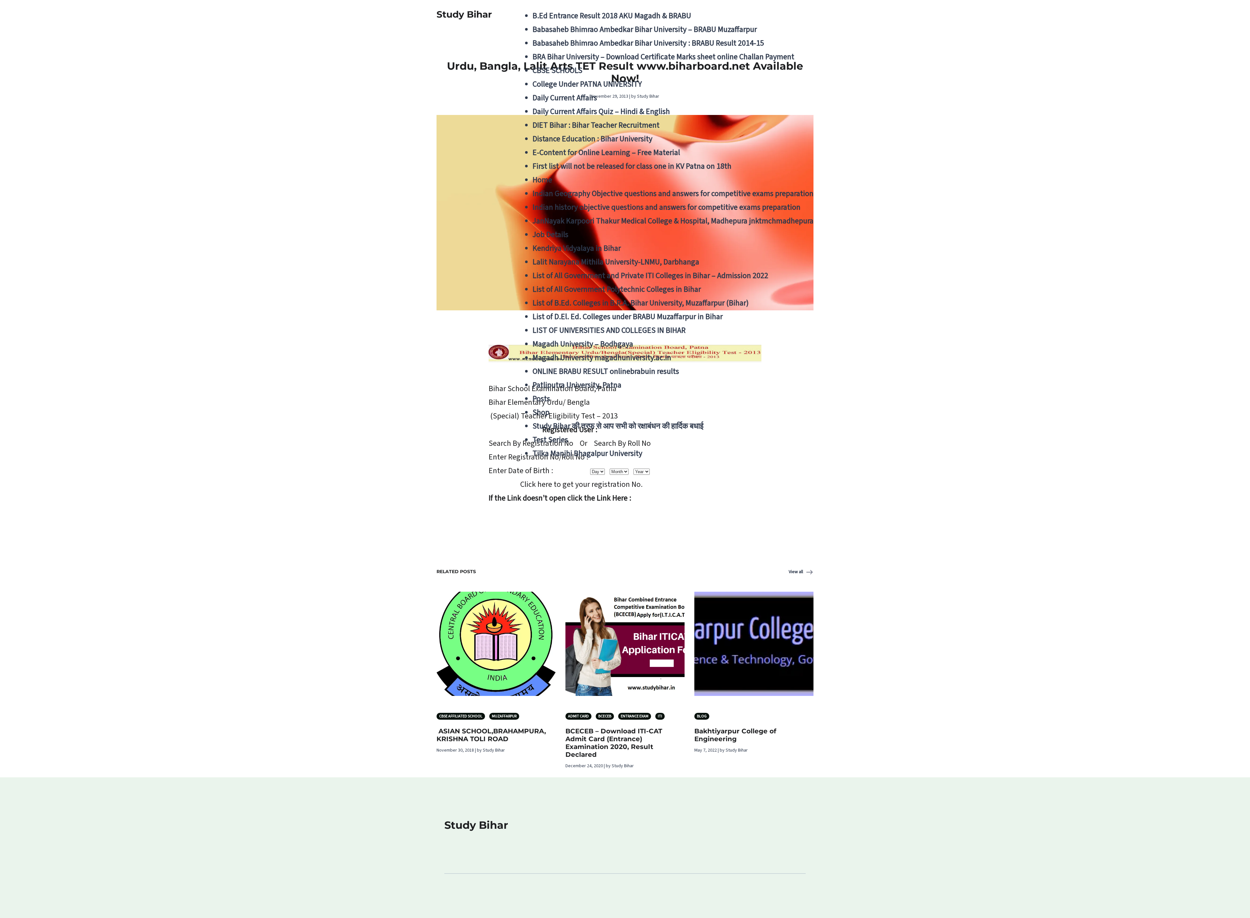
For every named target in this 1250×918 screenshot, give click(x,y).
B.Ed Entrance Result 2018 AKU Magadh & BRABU (612, 15)
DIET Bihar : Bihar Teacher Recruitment (596, 125)
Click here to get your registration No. (581, 484)
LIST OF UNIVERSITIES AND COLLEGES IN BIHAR (609, 330)
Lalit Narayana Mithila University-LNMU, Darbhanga (616, 262)
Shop (541, 412)
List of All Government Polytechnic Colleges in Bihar (617, 289)
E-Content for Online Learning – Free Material (606, 152)
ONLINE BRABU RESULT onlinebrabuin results (606, 371)
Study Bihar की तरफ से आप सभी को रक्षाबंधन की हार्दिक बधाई (618, 426)
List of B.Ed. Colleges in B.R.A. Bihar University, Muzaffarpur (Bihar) (641, 303)
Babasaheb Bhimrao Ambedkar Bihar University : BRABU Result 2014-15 (648, 43)
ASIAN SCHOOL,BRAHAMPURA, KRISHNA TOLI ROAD (491, 735)
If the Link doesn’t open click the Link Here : (560, 498)
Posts (541, 398)
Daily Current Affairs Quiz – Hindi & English (601, 111)
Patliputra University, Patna (577, 385)
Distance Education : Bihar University (592, 139)
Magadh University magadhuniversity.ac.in (602, 357)
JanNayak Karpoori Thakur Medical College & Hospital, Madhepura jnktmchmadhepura (673, 221)
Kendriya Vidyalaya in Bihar (577, 248)
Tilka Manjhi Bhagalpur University (587, 453)
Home (542, 180)
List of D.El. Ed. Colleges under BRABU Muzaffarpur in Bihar (628, 316)
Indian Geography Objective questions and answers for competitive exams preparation (673, 193)
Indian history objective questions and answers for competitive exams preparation (666, 207)
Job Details (550, 234)
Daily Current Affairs (565, 98)
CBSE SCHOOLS (557, 70)
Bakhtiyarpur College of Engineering (735, 735)
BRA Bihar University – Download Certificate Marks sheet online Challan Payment (663, 57)
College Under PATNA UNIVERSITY (587, 84)
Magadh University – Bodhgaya (583, 344)
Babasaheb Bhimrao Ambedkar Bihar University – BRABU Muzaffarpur (645, 29)
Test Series (550, 439)
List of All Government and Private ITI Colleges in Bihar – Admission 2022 (650, 275)
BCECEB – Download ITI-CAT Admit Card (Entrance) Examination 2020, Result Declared (613, 742)
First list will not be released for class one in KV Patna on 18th (632, 166)
